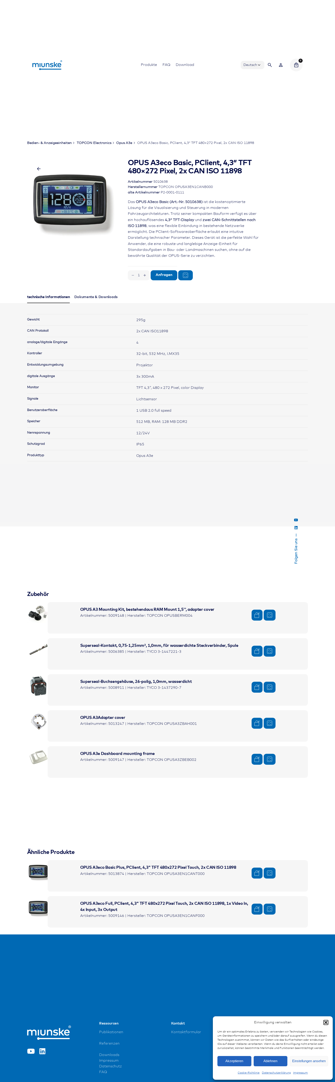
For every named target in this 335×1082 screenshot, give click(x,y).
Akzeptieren (234, 1061)
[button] (326, 1022)
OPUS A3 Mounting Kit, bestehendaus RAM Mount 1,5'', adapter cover (147, 610)
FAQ (103, 1072)
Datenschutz (110, 1066)
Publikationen (111, 1032)
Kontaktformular (186, 1032)
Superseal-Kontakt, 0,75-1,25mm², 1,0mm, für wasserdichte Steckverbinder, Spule (159, 646)
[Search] (269, 65)
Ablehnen (270, 1061)
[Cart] (296, 65)
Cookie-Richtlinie (249, 1073)
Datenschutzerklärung (276, 1073)
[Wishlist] (280, 65)
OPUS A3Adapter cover (102, 718)
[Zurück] (38, 168)
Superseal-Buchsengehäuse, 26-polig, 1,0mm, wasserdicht (136, 682)
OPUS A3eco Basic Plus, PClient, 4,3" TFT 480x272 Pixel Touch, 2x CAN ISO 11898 (158, 868)
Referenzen (109, 1043)
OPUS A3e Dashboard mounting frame (117, 754)
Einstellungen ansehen (309, 1061)
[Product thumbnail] (38, 613)
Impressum (300, 1073)
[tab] (48, 297)
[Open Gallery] (76, 195)
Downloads (109, 1055)
